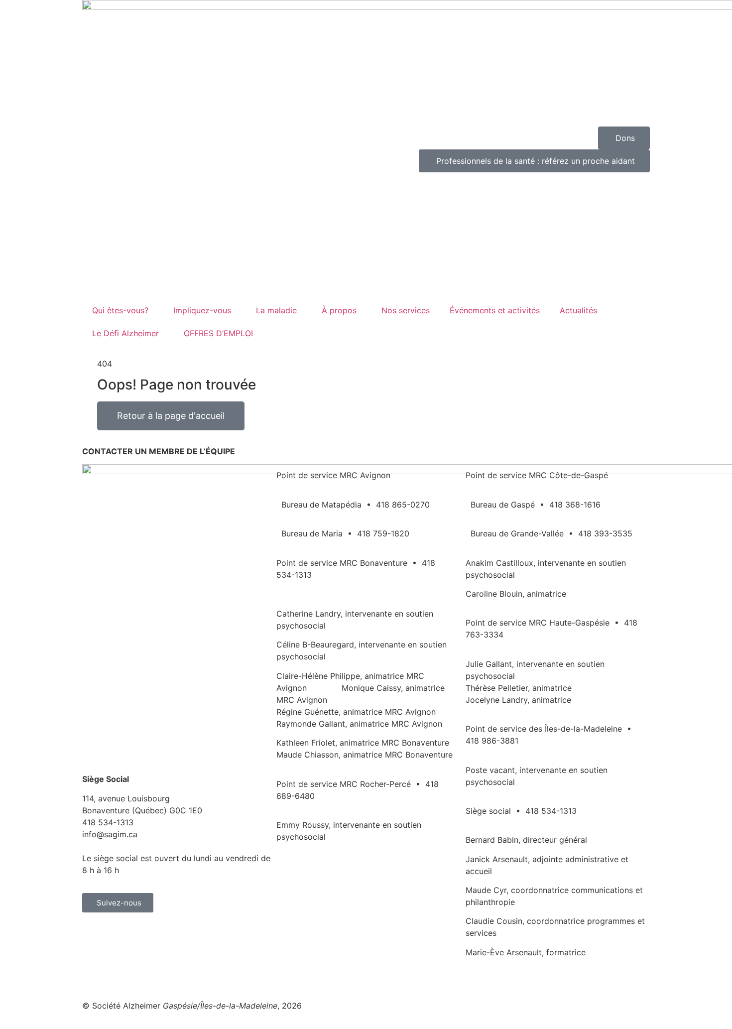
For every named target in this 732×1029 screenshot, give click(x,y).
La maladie (276, 310)
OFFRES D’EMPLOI (218, 333)
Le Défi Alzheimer (125, 333)
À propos (339, 310)
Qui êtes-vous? (120, 310)
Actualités (578, 310)
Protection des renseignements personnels (330, 976)
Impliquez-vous (202, 310)
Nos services (405, 310)
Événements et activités (495, 310)
